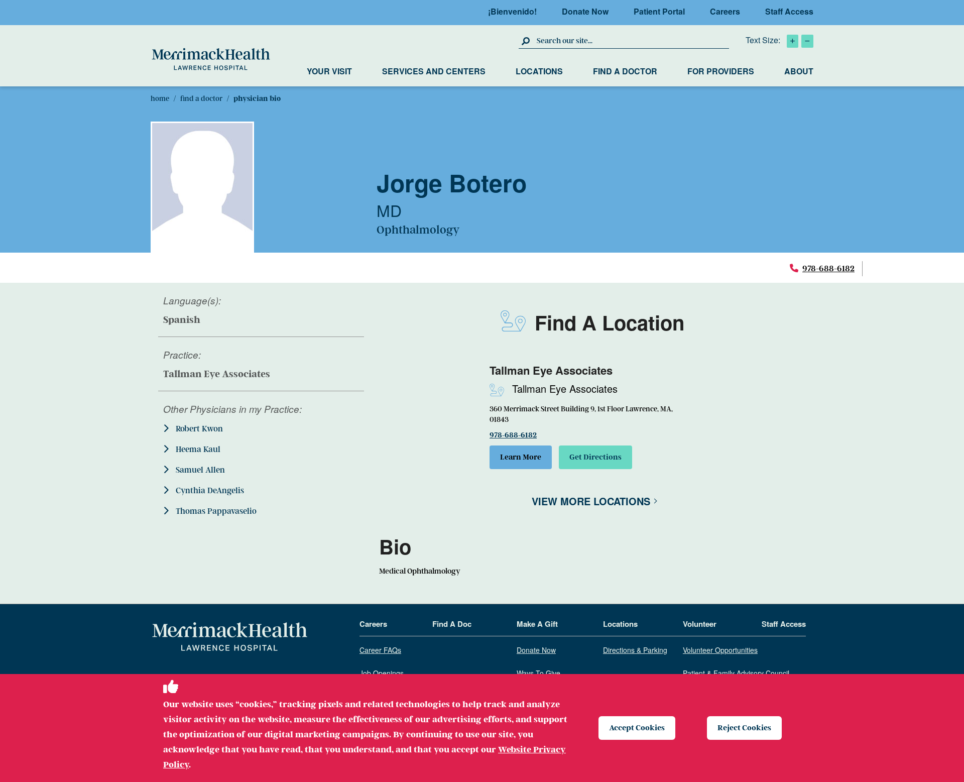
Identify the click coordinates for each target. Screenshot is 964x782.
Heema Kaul (197, 449)
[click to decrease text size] (807, 41)
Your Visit (329, 71)
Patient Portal (659, 11)
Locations (539, 71)
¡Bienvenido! (512, 11)
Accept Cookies (637, 727)
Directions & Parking (635, 650)
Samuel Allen (199, 470)
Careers (725, 11)
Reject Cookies (744, 727)
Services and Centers (434, 71)
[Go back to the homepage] (230, 637)
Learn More (520, 457)
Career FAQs (380, 650)
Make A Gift (537, 624)
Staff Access (789, 11)
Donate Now (585, 11)
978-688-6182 (828, 268)
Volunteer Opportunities (720, 650)
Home (160, 98)
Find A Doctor (201, 98)
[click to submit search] (526, 41)
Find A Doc (451, 624)
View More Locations (591, 501)
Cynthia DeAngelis (209, 490)
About (798, 71)
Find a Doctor (625, 71)
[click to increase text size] (792, 41)
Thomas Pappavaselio (215, 511)
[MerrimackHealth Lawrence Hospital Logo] (211, 59)
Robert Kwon (198, 428)
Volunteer (699, 624)
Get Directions (595, 457)
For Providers (720, 71)
